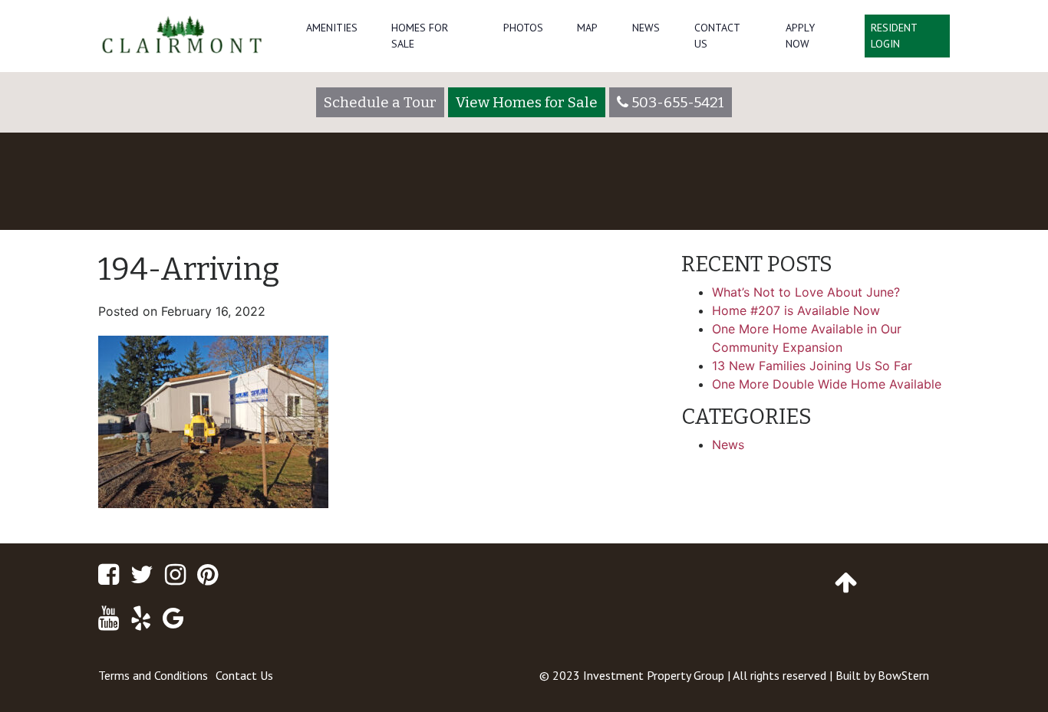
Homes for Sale (419, 36)
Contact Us (717, 36)
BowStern (903, 675)
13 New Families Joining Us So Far (812, 365)
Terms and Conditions (153, 675)
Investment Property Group (653, 675)
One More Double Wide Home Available (826, 384)
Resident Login (894, 36)
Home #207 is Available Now (796, 310)
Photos (523, 27)
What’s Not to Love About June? (806, 292)
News (646, 27)
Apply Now (800, 36)
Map (587, 27)
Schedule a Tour (380, 102)
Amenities (332, 27)
